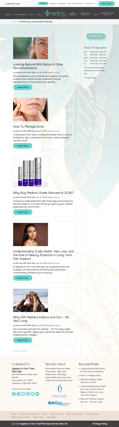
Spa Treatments (74, 414)
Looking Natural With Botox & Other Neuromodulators (38, 66)
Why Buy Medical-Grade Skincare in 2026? (43, 193)
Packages (62, 4)
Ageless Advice (54, 72)
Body (39, 15)
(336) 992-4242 (13, 4)
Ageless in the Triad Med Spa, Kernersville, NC (44, 423)
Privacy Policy (100, 423)
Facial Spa (38, 417)
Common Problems (29, 414)
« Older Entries (19, 351)
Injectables (20, 15)
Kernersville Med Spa (25, 72)
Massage (51, 417)
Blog (14, 414)
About (8, 15)
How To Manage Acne (28, 127)
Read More (22, 87)
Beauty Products (21, 417)
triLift (96, 15)
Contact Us (90, 4)
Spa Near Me (56, 414)
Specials (52, 4)
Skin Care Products (85, 14)
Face (31, 15)
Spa (45, 414)
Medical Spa (92, 414)
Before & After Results (107, 14)
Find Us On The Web (21, 389)
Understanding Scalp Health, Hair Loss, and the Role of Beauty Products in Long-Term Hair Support (43, 255)
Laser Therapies (72, 14)
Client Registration (75, 4)
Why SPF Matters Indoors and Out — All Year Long (41, 319)
